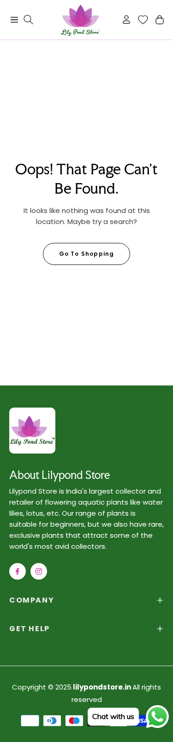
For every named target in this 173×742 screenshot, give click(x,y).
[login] (123, 19)
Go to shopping (86, 254)
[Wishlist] (139, 20)
